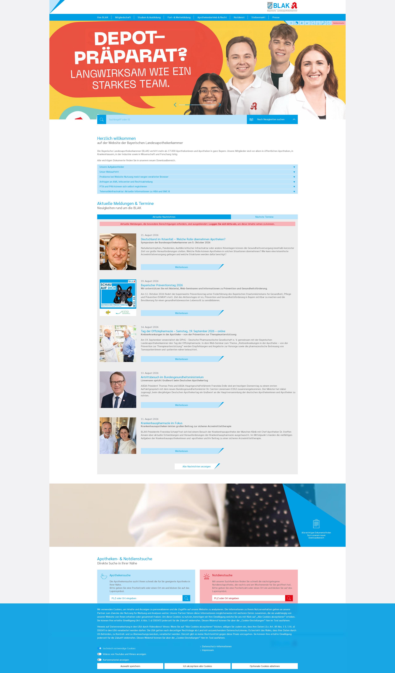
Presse (276, 17)
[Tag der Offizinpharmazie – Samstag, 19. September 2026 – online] (118, 343)
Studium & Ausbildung (149, 17)
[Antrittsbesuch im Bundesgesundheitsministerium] (118, 389)
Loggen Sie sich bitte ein (222, 223)
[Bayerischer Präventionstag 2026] (118, 297)
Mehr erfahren (125, 99)
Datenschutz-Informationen (216, 646)
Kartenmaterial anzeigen (116, 659)
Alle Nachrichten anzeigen (197, 466)
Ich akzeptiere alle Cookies (197, 666)
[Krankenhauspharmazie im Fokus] (118, 435)
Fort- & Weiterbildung (179, 17)
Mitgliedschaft (123, 17)
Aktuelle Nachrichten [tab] (164, 216)
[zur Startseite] (282, 5)
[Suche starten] (289, 598)
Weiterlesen (181, 267)
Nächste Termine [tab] (264, 216)
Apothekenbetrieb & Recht (212, 17)
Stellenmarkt (258, 17)
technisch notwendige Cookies (119, 648)
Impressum (207, 650)
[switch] (104, 645)
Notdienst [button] (338, 23)
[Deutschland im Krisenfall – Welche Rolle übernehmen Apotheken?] (118, 251)
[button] (291, 23)
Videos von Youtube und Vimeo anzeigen (124, 654)
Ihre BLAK (102, 17)
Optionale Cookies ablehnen (265, 666)
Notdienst (239, 17)
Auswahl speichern (130, 666)
